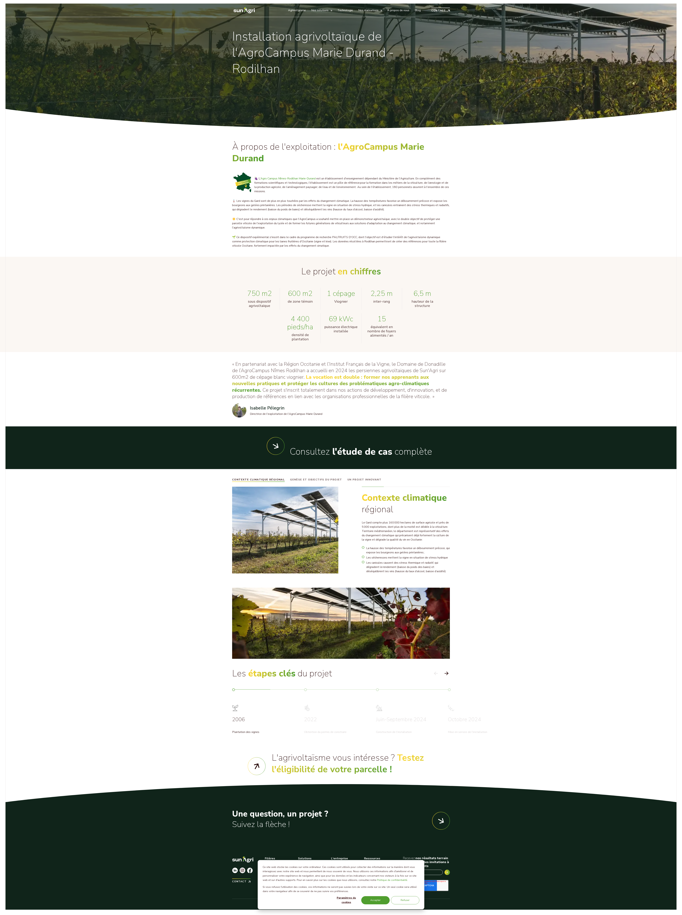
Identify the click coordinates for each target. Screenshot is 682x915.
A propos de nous (398, 10)
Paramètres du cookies (346, 900)
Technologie (345, 10)
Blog (418, 10)
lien (353, 763)
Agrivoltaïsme (297, 10)
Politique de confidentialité (392, 880)
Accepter (375, 900)
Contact (438, 10)
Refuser (405, 900)
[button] (446, 673)
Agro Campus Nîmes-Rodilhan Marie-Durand (288, 178)
